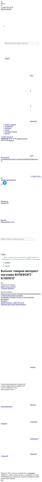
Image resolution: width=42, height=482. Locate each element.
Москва (11, 140)
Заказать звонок (6, 9)
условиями (31, 473)
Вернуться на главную (8, 286)
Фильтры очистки (23, 294)
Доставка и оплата (15, 159)
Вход (31, 75)
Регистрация (5, 157)
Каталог (35, 159)
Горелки (13, 294)
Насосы (8, 294)
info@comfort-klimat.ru (18, 304)
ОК (2, 480)
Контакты (29, 159)
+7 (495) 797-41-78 (7, 7)
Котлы (3, 294)
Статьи (23, 159)
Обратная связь (6, 304)
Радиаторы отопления (15, 295)
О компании (5, 159)
